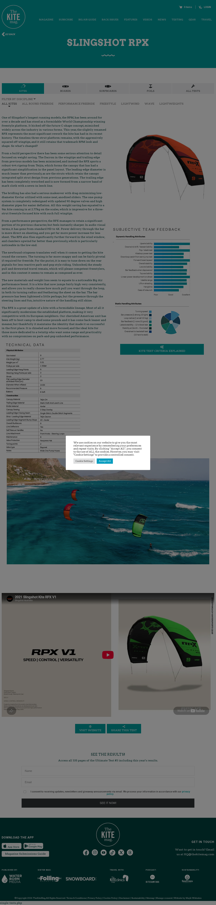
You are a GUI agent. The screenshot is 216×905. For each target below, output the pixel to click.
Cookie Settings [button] (84, 461)
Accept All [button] (105, 461)
